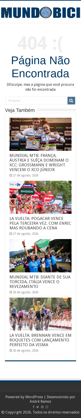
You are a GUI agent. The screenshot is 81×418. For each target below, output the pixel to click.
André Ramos (40, 401)
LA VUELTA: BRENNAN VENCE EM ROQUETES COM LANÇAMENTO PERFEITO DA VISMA (40, 340)
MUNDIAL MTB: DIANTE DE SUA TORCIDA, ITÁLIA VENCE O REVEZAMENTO (39, 282)
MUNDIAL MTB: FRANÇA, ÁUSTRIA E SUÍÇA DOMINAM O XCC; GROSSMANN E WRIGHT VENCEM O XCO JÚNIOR (39, 162)
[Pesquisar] (71, 100)
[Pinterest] (42, 407)
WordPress (34, 397)
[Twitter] (38, 407)
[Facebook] (33, 407)
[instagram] (47, 407)
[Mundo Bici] (40, 12)
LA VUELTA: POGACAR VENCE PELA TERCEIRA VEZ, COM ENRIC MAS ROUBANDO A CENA (40, 223)
